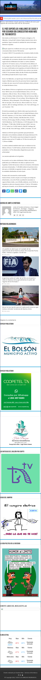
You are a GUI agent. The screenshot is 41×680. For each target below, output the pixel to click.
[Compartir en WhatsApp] (12, 191)
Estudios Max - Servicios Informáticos (26, 672)
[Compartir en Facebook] (4, 191)
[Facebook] (18, 675)
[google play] (22, 675)
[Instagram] (20, 675)
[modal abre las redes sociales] (24, 191)
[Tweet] (8, 191)
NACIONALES (10, 22)
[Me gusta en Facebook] (16, 191)
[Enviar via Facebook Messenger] (20, 191)
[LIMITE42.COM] (20, 7)
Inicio (3, 22)
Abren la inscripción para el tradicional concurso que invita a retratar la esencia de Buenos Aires (20, 308)
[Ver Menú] (2, 5)
